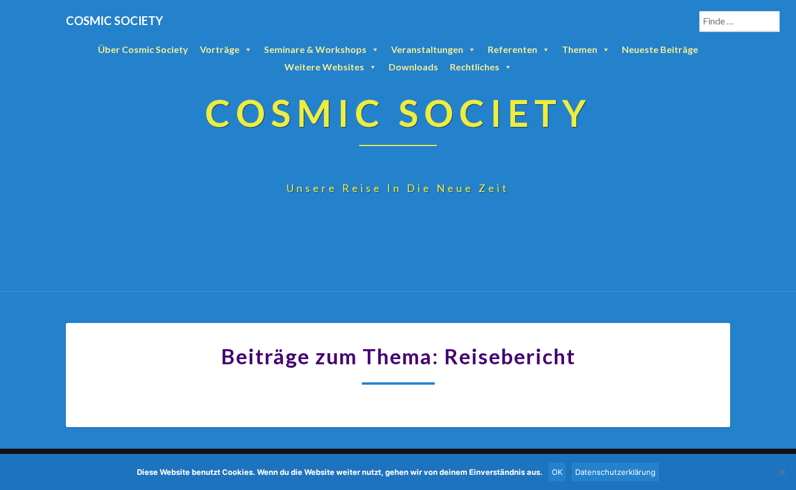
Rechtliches (474, 66)
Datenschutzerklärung (615, 472)
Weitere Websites (324, 66)
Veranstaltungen (427, 49)
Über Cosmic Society (143, 49)
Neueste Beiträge (660, 49)
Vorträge (219, 49)
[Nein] (781, 472)
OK (557, 472)
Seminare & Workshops (315, 49)
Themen (579, 49)
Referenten (512, 49)
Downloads (413, 66)
